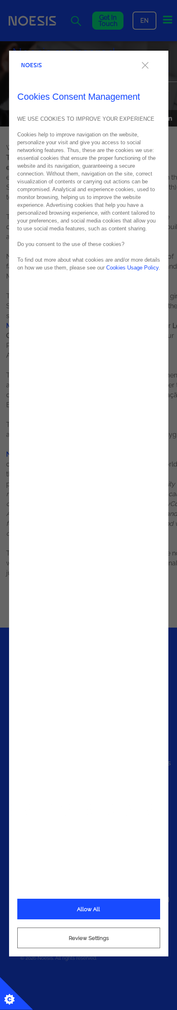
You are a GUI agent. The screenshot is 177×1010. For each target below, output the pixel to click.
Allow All (88, 909)
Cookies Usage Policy (132, 268)
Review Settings (89, 938)
